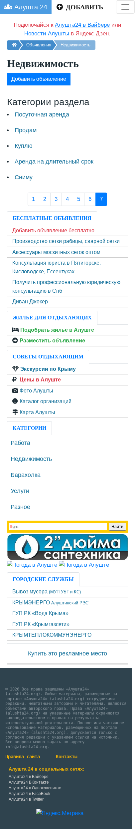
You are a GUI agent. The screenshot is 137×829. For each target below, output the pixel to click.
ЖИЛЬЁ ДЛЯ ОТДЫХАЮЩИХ (52, 317)
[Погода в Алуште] (32, 564)
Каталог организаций (45, 401)
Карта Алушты (37, 412)
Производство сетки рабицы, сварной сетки (66, 241)
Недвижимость (31, 459)
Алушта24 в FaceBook (29, 793)
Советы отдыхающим (48, 356)
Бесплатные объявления (52, 218)
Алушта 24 (29, 7)
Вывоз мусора (46, 591)
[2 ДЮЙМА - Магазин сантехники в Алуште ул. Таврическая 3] (67, 546)
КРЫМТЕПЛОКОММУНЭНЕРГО (51, 635)
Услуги (20, 491)
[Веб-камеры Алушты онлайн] (84, 564)
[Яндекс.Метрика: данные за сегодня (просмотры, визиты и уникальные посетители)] (59, 813)
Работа (20, 443)
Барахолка (26, 475)
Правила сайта (22, 756)
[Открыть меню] (125, 7)
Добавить (83, 7)
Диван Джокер (30, 301)
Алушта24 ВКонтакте (29, 782)
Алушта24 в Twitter (26, 799)
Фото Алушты (36, 390)
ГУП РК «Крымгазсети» (40, 624)
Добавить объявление (38, 79)
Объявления (38, 44)
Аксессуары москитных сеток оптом (56, 252)
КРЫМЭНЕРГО (50, 602)
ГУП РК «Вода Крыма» (40, 613)
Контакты (66, 756)
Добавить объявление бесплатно (53, 230)
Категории (29, 428)
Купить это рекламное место (67, 653)
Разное (20, 507)
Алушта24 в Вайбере (29, 776)
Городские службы (43, 579)
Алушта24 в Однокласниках (35, 788)
